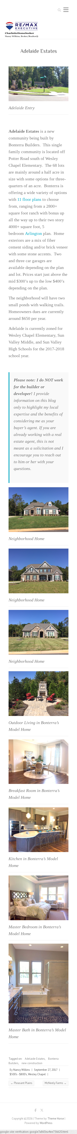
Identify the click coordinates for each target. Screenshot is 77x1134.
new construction (32, 1063)
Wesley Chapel (37, 1074)
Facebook (35, 1111)
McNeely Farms (56, 1083)
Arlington (33, 233)
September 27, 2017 (46, 1070)
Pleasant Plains (21, 1083)
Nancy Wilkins (21, 1070)
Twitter (41, 1111)
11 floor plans (29, 199)
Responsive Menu (65, 9)
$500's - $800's (18, 1074)
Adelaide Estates (35, 1059)
